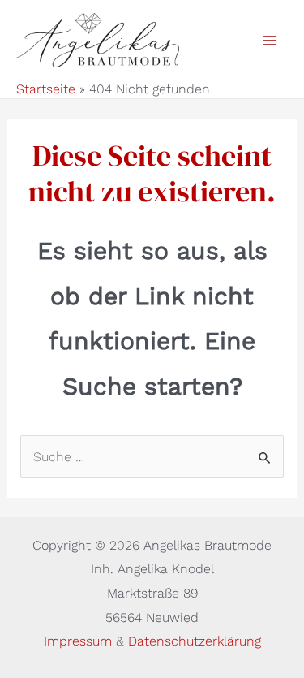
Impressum (80, 641)
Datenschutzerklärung (194, 641)
